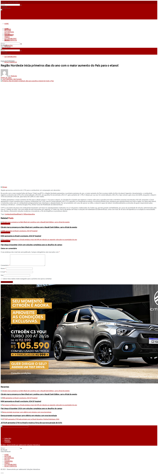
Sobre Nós (7, 7)
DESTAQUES (17, 79)
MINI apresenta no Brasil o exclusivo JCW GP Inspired (21, 236)
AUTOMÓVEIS (9, 32)
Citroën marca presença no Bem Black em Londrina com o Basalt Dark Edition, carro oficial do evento (39, 227)
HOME (6, 23)
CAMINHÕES (8, 45)
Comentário (5, 265)
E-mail (3, 272)
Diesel (16, 214)
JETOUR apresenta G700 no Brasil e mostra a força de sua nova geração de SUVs (31, 423)
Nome (3, 268)
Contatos (7, 13)
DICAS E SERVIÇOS (10, 62)
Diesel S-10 (21, 214)
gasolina (32, 214)
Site (2, 275)
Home (3, 61)
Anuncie (7, 440)
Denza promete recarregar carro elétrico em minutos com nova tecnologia (29, 416)
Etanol (27, 214)
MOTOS (7, 33)
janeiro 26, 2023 (6, 77)
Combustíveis (9, 214)
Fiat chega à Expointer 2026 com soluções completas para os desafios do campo (31, 245)
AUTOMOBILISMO (10, 56)
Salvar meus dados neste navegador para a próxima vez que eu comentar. (27, 279)
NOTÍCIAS (7, 30)
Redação (14, 76)
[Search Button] (21, 5)
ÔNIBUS (7, 37)
